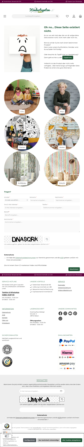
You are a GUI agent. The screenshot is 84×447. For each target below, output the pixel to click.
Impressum (6, 323)
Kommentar (8, 219)
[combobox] (33, 16)
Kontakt (4, 317)
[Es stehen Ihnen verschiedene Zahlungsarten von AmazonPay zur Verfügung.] (67, 365)
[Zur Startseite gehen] (42, 10)
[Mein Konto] (74, 16)
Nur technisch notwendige (49, 440)
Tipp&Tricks (68, 57)
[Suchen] (57, 16)
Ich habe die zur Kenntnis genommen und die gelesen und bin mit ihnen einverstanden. (42, 259)
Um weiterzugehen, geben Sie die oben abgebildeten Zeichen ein (26, 244)
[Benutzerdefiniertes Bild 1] (7, 362)
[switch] (7, 436)
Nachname (59, 197)
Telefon (45, 204)
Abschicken (74, 269)
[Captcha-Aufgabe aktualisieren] (47, 239)
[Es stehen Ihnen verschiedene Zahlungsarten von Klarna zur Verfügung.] (67, 354)
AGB (62, 258)
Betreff (7, 212)
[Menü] (5, 16)
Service (61, 282)
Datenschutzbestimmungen (25, 258)
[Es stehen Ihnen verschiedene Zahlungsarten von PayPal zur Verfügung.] (67, 343)
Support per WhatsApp (75, 1)
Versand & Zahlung (64, 287)
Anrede (7, 197)
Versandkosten (37, 427)
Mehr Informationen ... (10, 445)
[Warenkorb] (80, 16)
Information (8, 309)
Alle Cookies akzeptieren (71, 440)
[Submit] (61, 391)
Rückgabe (61, 285)
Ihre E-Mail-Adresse (11, 204)
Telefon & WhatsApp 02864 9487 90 (10, 293)
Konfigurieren (29, 440)
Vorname (33, 197)
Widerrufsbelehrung (65, 290)
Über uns (5, 320)
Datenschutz (6, 312)
